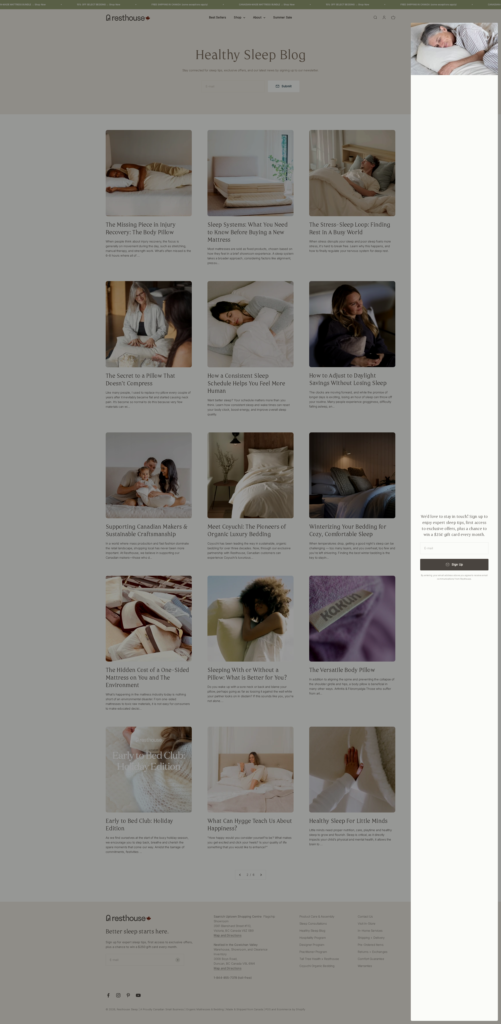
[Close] (490, 31)
